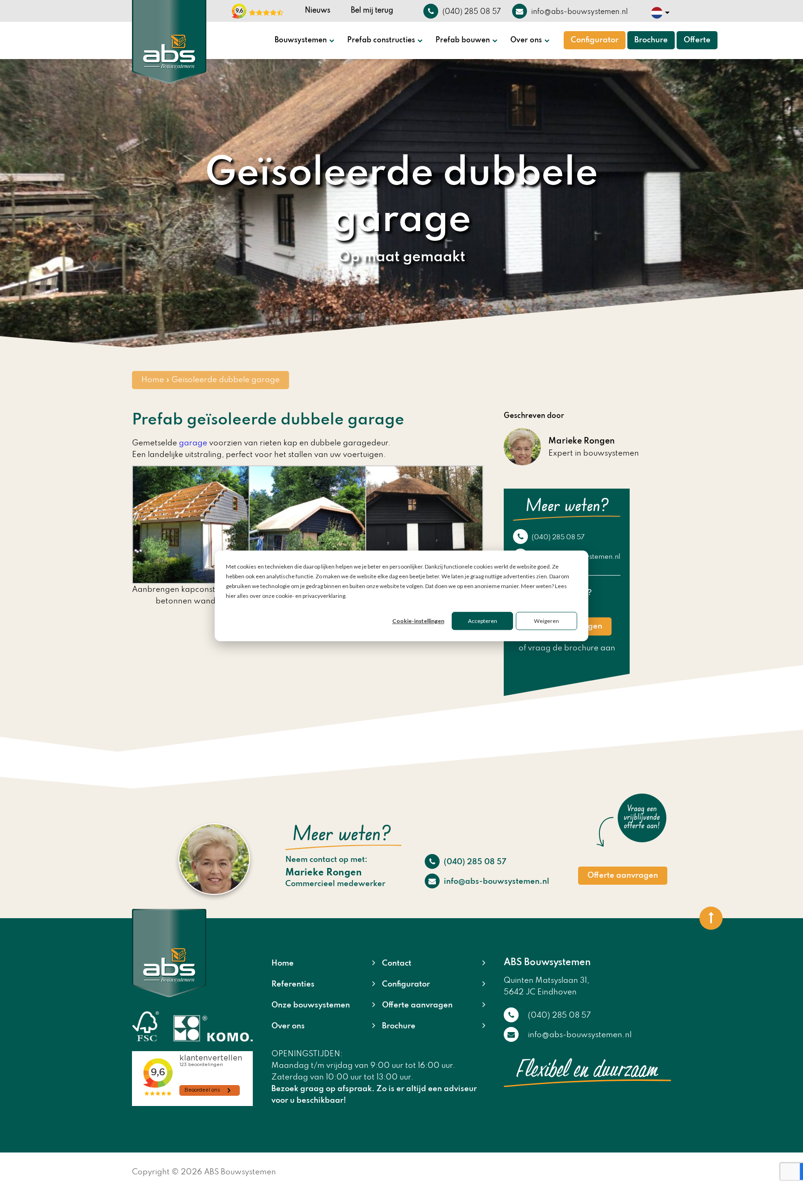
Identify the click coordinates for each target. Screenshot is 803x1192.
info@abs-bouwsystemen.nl (495, 882)
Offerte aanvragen (622, 876)
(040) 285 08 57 (557, 537)
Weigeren (546, 621)
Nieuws (317, 10)
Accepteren (482, 621)
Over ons (526, 40)
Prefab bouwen (462, 40)
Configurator (595, 40)
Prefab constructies (381, 40)
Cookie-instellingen (418, 621)
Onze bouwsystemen (310, 1005)
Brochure (651, 40)
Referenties (293, 984)
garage (193, 443)
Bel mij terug (372, 10)
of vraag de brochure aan (567, 648)
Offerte (697, 40)
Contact (396, 963)
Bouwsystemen (301, 40)
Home (152, 380)
